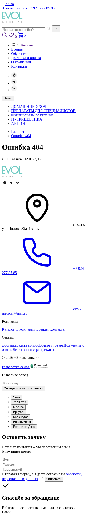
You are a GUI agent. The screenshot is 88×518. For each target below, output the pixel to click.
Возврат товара (51, 345)
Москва (18, 407)
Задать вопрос (28, 345)
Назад (8, 98)
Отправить (53, 479)
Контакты (57, 329)
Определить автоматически (23, 388)
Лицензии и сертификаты (33, 350)
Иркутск (18, 412)
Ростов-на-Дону (24, 427)
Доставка (9, 345)
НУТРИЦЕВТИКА (26, 119)
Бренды (42, 329)
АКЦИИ (18, 123)
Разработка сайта (16, 367)
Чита (16, 397)
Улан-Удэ (19, 402)
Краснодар (20, 417)
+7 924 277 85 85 (41, 8)
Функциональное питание (32, 115)
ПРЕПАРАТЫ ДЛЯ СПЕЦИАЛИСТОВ (43, 111)
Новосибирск (22, 422)
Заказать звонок (15, 8)
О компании (25, 329)
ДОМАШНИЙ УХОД (28, 107)
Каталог (8, 329)
